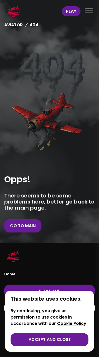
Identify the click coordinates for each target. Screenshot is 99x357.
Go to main (23, 226)
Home (10, 274)
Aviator (13, 25)
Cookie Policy (71, 323)
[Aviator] (31, 11)
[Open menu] (89, 11)
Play (71, 11)
